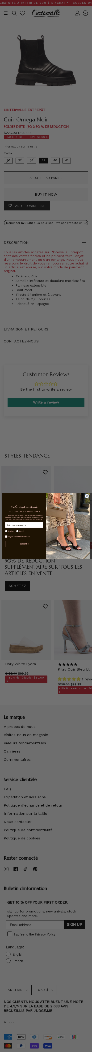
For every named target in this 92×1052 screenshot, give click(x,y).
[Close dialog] (87, 496)
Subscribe (24, 544)
